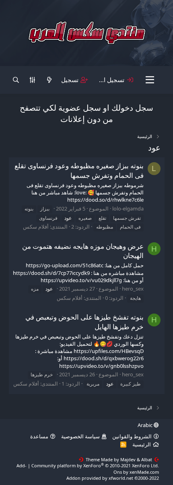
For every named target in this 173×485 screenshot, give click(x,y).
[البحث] (16, 79)
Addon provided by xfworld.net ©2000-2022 (112, 478)
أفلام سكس (36, 226)
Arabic (146, 425)
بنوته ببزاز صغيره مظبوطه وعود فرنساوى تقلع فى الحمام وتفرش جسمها (79, 170)
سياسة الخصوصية (80, 436)
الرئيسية (141, 444)
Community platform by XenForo (95, 465)
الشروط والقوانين (132, 436)
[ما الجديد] (49, 79)
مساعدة (39, 436)
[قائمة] (149, 80)
